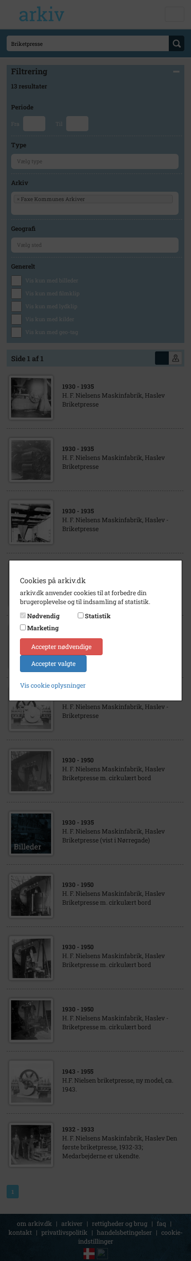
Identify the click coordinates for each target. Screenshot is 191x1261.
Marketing (43, 628)
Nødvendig (43, 616)
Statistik (98, 616)
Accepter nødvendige (61, 646)
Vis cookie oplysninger (53, 685)
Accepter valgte (53, 663)
